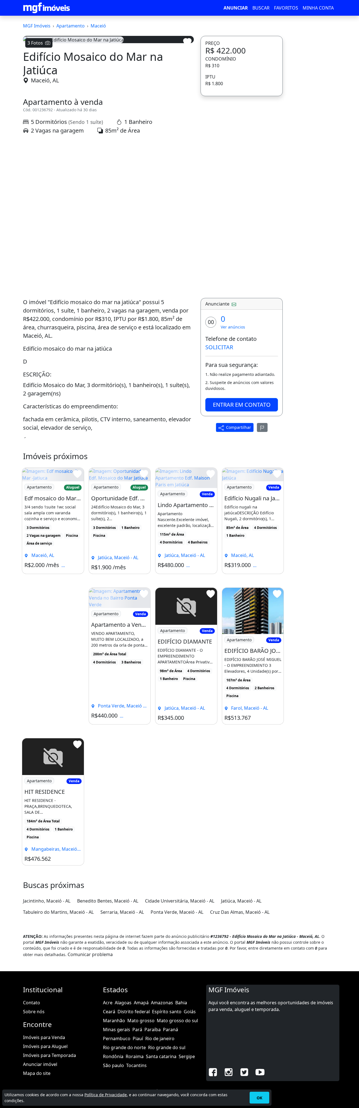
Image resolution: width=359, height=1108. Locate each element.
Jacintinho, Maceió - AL (46, 901)
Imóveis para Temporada (49, 1055)
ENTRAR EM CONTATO (242, 404)
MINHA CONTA (318, 8)
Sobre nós (34, 1011)
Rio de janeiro (159, 1038)
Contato (31, 1003)
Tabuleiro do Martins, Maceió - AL (58, 912)
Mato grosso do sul (177, 1020)
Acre (107, 1003)
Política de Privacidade (105, 1094)
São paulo (113, 1065)
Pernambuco (116, 1038)
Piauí (138, 1038)
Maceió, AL (45, 80)
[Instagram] (228, 1071)
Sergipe (187, 1056)
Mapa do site (36, 1073)
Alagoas (123, 1003)
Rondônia (113, 1056)
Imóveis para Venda (44, 1037)
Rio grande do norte (124, 1047)
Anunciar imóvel (40, 1064)
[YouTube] (260, 1071)
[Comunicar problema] (262, 427)
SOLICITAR (219, 347)
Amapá (141, 1003)
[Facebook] (212, 1071)
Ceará (109, 1011)
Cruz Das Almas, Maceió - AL (240, 912)
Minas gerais (116, 1029)
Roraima (135, 1056)
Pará (137, 1029)
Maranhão (114, 1020)
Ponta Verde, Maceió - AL (177, 912)
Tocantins (136, 1065)
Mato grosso (141, 1020)
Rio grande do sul (166, 1047)
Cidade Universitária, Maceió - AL (179, 901)
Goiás (190, 1011)
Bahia (181, 1003)
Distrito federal (134, 1011)
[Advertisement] (108, 187)
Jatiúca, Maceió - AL (241, 901)
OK (259, 1097)
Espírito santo (166, 1011)
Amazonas (162, 1003)
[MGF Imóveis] (46, 7)
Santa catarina (161, 1056)
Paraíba (152, 1029)
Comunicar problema (90, 954)
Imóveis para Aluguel (45, 1046)
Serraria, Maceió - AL (122, 912)
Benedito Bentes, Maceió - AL (107, 901)
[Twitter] (244, 1071)
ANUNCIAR (236, 8)
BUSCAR (261, 8)
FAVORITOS (286, 8)
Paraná (170, 1029)
